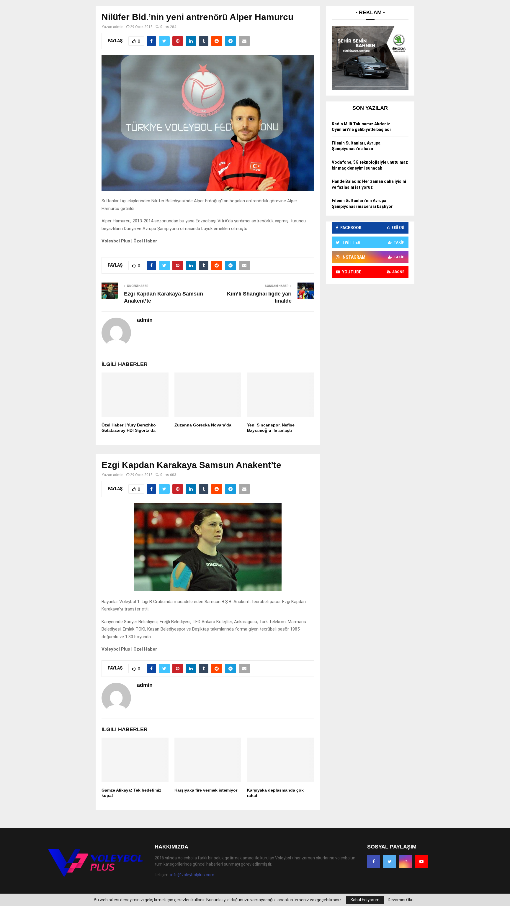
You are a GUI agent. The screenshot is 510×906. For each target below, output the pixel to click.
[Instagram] (405, 861)
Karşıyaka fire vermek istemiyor (205, 790)
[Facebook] (373, 861)
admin (118, 27)
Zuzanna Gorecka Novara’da (202, 425)
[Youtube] (421, 861)
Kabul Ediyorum (365, 899)
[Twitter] (389, 861)
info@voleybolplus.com (192, 874)
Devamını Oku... (402, 900)
